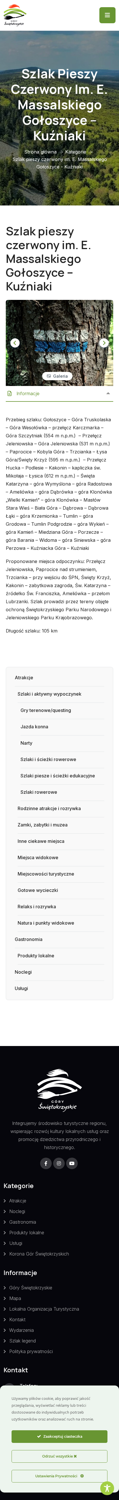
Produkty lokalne (36, 955)
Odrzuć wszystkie (58, 1456)
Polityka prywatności (31, 1351)
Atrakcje (24, 677)
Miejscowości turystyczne (46, 874)
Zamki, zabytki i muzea (43, 825)
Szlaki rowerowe (39, 792)
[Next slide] (104, 343)
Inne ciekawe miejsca (41, 841)
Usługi (21, 988)
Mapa (15, 1298)
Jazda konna (34, 726)
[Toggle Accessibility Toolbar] (107, 1488)
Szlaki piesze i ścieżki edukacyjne (58, 776)
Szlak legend (22, 1341)
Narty (26, 743)
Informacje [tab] (28, 393)
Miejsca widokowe (38, 857)
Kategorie (75, 152)
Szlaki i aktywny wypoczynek (49, 694)
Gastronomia (28, 939)
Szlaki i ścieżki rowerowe (48, 759)
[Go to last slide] (15, 343)
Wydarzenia (21, 1330)
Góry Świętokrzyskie (30, 1288)
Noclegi (23, 972)
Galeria (60, 376)
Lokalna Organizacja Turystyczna (44, 1309)
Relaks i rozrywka (37, 906)
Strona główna (40, 152)
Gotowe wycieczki (38, 890)
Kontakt (17, 1319)
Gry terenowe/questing (46, 710)
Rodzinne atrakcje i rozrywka (49, 808)
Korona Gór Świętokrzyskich (39, 1254)
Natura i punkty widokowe (46, 923)
